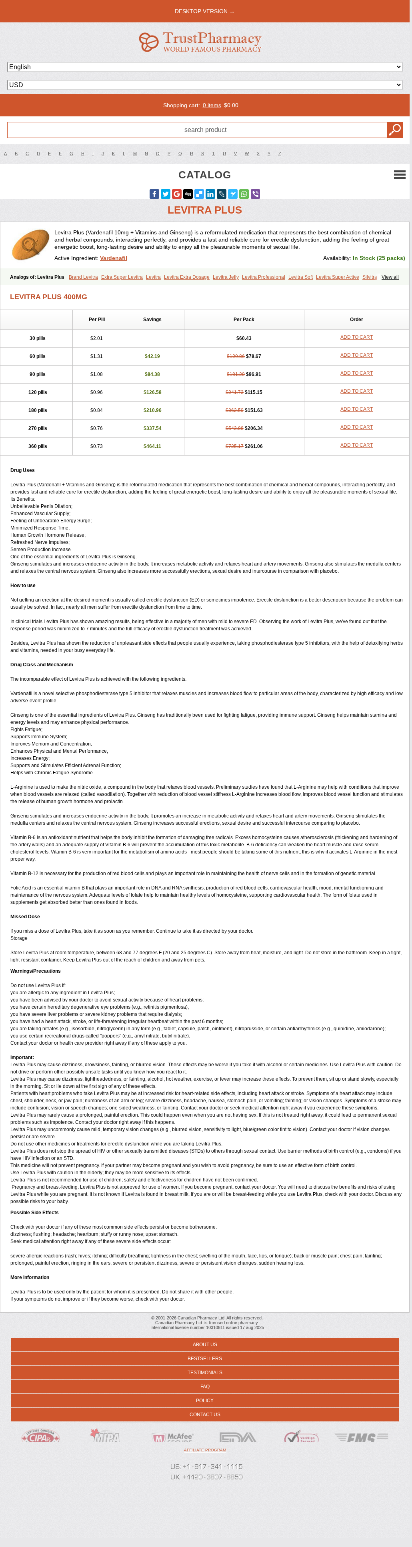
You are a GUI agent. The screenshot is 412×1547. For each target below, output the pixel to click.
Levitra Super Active (337, 277)
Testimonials (205, 1372)
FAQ (205, 1386)
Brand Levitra (83, 277)
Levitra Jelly (226, 277)
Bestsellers (205, 1358)
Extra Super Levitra (122, 277)
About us (205, 1344)
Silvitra (369, 277)
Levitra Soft (300, 277)
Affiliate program (205, 1450)
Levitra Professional (263, 277)
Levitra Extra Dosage (187, 277)
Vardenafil (113, 258)
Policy (205, 1400)
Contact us (205, 1414)
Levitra (153, 277)
